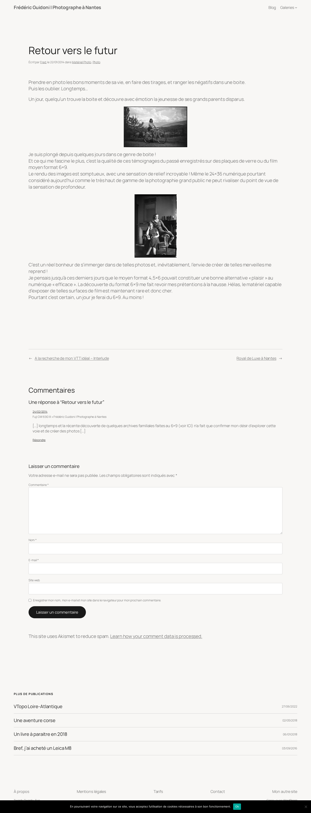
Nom (33, 540)
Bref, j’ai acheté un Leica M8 (43, 748)
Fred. (43, 62)
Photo (96, 62)
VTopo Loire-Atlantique (38, 706)
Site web (34, 580)
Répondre (39, 440)
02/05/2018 (289, 720)
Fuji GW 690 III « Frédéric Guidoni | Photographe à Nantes (69, 417)
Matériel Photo (81, 62)
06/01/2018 (290, 734)
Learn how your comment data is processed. (156, 636)
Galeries (287, 7)
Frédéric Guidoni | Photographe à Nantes (57, 7)
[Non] (306, 807)
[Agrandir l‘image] (182, 112)
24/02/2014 (40, 412)
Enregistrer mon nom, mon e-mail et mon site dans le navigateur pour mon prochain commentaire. (97, 600)
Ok (237, 806)
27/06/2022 (289, 706)
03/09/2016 (289, 748)
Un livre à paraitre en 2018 (40, 734)
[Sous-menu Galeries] (296, 7)
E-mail (34, 560)
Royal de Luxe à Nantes (256, 358)
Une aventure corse (34, 720)
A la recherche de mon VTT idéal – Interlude (72, 358)
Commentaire (39, 485)
